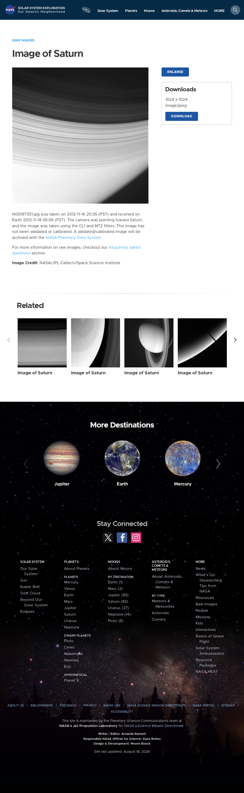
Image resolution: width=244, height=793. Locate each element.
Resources (205, 598)
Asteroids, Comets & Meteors (161, 566)
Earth (122, 484)
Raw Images (23, 40)
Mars (68, 601)
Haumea (71, 660)
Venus (69, 589)
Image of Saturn (35, 373)
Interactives (206, 630)
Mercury (183, 484)
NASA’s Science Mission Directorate (153, 726)
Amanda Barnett (133, 734)
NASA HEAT (207, 672)
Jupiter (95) (118, 595)
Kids (199, 623)
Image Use (112, 705)
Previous (8, 340)
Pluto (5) (115, 621)
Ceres (69, 647)
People (202, 611)
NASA (11, 9)
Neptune (71, 627)
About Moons (120, 569)
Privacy (90, 705)
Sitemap (228, 705)
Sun (23, 580)
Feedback (68, 705)
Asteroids (160, 613)
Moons (114, 562)
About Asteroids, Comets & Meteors (167, 582)
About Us (15, 705)
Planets (71, 562)
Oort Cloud (30, 593)
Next (235, 340)
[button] (219, 11)
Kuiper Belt (30, 587)
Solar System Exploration (41, 6)
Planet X (71, 680)
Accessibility (122, 711)
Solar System (32, 562)
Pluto (68, 641)
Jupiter (61, 484)
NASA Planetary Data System (73, 238)
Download (181, 116)
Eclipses (27, 611)
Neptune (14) (119, 614)
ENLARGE (175, 72)
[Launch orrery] (86, 11)
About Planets (77, 569)
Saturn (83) (118, 601)
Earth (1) (115, 582)
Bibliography (41, 705)
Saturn (70, 614)
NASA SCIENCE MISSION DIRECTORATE (156, 705)
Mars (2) (115, 589)
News (201, 569)
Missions (203, 617)
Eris (67, 667)
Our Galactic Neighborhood (41, 13)
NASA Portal (204, 705)
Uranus (70, 621)
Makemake (73, 654)
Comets (159, 619)
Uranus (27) (118, 608)
